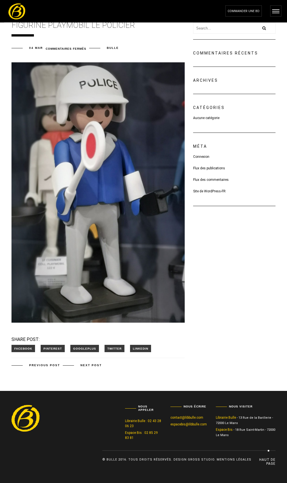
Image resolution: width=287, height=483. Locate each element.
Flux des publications (209, 168)
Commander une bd (244, 11)
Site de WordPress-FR (209, 191)
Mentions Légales (234, 459)
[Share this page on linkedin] (140, 348)
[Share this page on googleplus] (84, 348)
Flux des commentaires (211, 180)
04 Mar (36, 47)
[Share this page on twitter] (114, 348)
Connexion (201, 157)
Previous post (44, 365)
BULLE (113, 47)
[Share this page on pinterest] (53, 348)
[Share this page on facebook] (23, 348)
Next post (91, 365)
